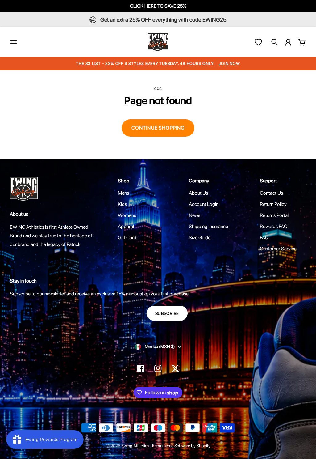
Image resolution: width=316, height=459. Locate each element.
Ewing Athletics (135, 445)
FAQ (264, 237)
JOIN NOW (229, 63)
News (194, 215)
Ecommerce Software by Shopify (181, 445)
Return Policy (273, 204)
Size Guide (199, 237)
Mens (123, 193)
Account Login (203, 204)
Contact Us (271, 193)
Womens (127, 215)
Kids (122, 204)
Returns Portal (274, 215)
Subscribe (167, 313)
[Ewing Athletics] (158, 42)
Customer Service (278, 249)
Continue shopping (158, 128)
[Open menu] (13, 42)
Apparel (126, 226)
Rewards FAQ (274, 226)
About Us (198, 193)
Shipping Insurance (208, 226)
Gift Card (127, 237)
